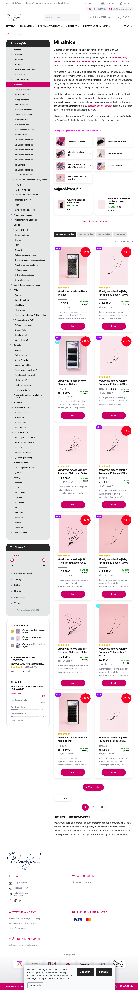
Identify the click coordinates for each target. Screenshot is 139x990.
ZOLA (17, 488)
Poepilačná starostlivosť (25, 375)
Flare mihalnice (21, 105)
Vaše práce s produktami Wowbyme (24, 923)
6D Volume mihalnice (24, 160)
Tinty (17, 245)
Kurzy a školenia (21, 463)
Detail (72, 326)
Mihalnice (18, 85)
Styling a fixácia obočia (24, 275)
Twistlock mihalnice (23, 90)
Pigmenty (19, 295)
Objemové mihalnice (23, 95)
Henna (18, 240)
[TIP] (114, 625)
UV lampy (19, 65)
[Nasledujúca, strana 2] (93, 807)
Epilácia (17, 345)
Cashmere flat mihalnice (25, 130)
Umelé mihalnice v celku (25, 210)
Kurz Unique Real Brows (25, 467)
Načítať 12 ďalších (93, 787)
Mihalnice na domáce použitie (27, 195)
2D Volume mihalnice (24, 140)
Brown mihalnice (22, 125)
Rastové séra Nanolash (24, 453)
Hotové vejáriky (21, 135)
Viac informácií (63, 978)
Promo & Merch (20, 533)
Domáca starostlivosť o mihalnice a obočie (29, 396)
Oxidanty (19, 250)
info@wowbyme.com (22, 882)
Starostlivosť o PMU (23, 340)
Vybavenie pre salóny (23, 458)
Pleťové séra (20, 417)
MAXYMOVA (20, 493)
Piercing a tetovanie (22, 385)
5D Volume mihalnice (24, 155)
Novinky (17, 49)
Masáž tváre (20, 427)
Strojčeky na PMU (22, 300)
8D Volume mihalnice (24, 170)
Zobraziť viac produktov (93, 221)
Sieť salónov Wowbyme (82, 882)
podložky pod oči (96, 106)
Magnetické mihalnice (24, 200)
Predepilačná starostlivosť (26, 370)
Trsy (17, 205)
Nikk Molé (19, 513)
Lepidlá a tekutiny (21, 80)
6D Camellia (20, 165)
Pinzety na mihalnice (23, 215)
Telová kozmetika (22, 433)
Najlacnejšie (86, 234)
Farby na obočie (22, 235)
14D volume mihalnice (24, 175)
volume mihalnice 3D (83, 61)
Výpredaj (18, 473)
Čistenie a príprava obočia (25, 255)
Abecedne (120, 234)
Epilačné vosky (21, 355)
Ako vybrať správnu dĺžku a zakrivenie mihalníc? (77, 130)
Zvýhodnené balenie (18, 714)
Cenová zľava (16, 693)
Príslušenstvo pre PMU (24, 320)
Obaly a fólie (20, 330)
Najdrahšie (104, 234)
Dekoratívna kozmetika (24, 442)
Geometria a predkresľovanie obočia (30, 260)
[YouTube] (21, 900)
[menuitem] (12, 26)
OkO (16, 508)
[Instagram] (16, 900)
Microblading (20, 305)
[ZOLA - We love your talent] (68, 964)
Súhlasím (103, 972)
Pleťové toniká (21, 422)
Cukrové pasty (21, 350)
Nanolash (19, 518)
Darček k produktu (18, 707)
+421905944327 (21, 888)
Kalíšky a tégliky (22, 335)
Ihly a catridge (20, 310)
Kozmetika (18, 402)
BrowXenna (19, 503)
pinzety (108, 106)
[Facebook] (11, 900)
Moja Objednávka (13, 3)
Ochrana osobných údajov (58, 3)
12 (102, 807)
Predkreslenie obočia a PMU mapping (30, 315)
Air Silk (18, 185)
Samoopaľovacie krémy (25, 438)
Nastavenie (35, 985)
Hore (65, 798)
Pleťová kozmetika (22, 407)
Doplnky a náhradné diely (25, 70)
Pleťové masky (21, 412)
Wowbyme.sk (69, 954)
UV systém (18, 54)
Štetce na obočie (21, 270)
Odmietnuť (85, 972)
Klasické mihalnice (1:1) (24, 115)
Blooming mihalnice (23, 110)
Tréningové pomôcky (24, 325)
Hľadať (77, 17)
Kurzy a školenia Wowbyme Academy (24, 918)
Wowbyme (19, 483)
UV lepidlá (19, 60)
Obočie (17, 225)
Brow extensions (22, 280)
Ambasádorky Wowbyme (19, 928)
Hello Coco (19, 523)
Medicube (19, 528)
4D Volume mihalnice (24, 150)
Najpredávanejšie (65, 234)
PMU (16, 290)
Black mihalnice (21, 120)
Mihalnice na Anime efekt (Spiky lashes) (31, 180)
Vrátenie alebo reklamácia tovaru (23, 945)
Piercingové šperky (22, 390)
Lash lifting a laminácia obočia (27, 285)
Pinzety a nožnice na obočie (26, 265)
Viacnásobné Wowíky (19, 700)
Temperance (20, 447)
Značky (17, 478)
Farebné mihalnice (22, 190)
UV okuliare (20, 75)
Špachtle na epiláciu (23, 365)
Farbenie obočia (21, 230)
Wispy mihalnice (22, 100)
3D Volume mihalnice (24, 145)
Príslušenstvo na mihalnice (25, 220)
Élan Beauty (20, 498)
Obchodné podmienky (34, 3)
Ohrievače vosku (21, 360)
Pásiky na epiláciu (22, 380)
